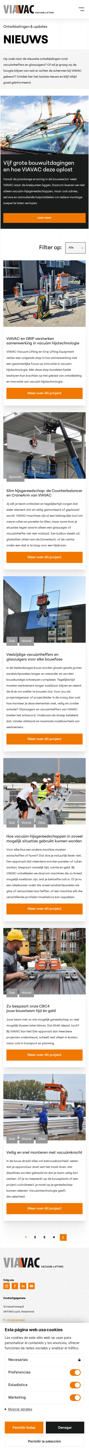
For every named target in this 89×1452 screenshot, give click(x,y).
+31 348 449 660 (15, 1320)
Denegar (65, 1427)
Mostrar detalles (20, 1409)
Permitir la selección (44, 1441)
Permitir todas (24, 1427)
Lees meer (44, 217)
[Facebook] (15, 1286)
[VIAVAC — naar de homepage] (9, 9)
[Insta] (6, 1286)
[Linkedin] (23, 1286)
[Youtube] (31, 1286)
